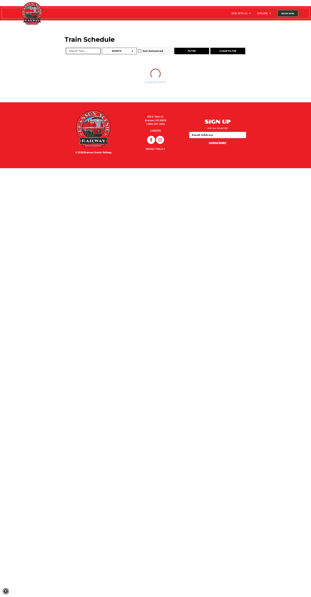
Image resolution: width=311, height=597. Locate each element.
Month (239, 67)
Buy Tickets (103, 173)
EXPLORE (262, 13)
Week (225, 67)
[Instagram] (160, 519)
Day (214, 67)
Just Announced (153, 51)
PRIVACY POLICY (155, 528)
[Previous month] (68, 67)
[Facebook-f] (151, 519)
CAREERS (155, 509)
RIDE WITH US (240, 13)
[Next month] (80, 67)
